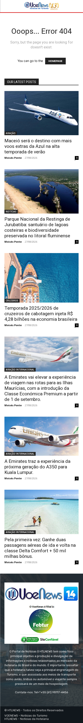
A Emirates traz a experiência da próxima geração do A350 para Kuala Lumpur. (37, 467)
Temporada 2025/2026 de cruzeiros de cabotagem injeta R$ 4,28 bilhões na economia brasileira (40, 313)
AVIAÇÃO (10, 133)
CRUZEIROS (12, 300)
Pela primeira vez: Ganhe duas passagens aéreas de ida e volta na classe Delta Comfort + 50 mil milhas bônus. (40, 548)
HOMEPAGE (55, 61)
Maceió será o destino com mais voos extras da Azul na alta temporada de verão (38, 146)
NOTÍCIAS (11, 211)
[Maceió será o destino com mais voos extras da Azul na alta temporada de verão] (41, 113)
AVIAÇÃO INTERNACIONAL (20, 369)
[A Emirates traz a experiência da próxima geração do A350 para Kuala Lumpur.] (41, 436)
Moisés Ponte (13, 157)
